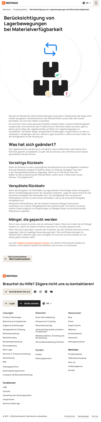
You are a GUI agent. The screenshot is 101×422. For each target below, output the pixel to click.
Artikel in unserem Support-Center (33, 243)
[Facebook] (35, 291)
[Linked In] (45, 291)
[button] (87, 3)
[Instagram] (40, 291)
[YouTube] (51, 291)
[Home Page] (10, 3)
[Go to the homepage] (10, 275)
